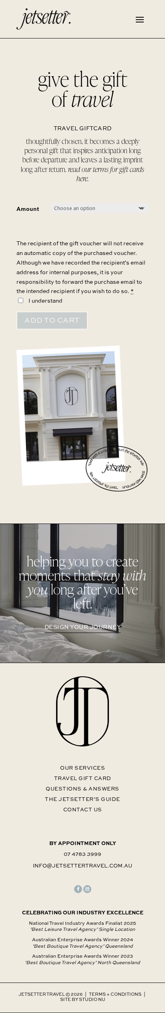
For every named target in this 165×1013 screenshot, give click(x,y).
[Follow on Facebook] (78, 889)
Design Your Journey (82, 627)
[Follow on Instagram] (87, 889)
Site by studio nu (82, 999)
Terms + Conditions (115, 994)
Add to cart (52, 320)
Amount (27, 208)
